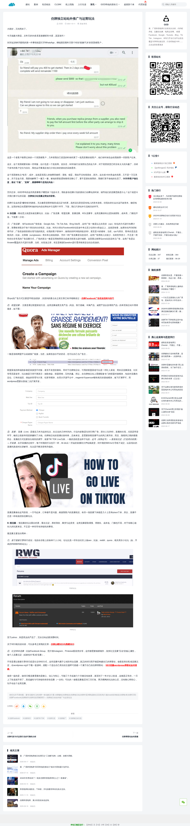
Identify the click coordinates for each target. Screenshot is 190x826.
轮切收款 (46, 4)
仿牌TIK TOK (39, 718)
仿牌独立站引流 (76, 718)
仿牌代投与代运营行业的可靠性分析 (21, 734)
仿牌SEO (27, 718)
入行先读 (82, 4)
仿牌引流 (52, 718)
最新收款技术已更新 (162, 176)
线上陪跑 (70, 4)
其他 (81, 23)
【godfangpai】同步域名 (164, 167)
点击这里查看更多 (156, 44)
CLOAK (58, 4)
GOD (61, 23)
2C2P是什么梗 (160, 172)
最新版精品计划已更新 (163, 163)
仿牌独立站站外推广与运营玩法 (59, 697)
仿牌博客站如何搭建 (130, 734)
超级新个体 (129, 4)
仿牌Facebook (15, 718)
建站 (28, 4)
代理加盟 (142, 3)
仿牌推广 (63, 718)
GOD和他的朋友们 (109, 4)
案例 (36, 4)
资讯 (92, 4)
